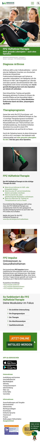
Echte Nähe (7, 392)
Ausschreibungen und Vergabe (13, 402)
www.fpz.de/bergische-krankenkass (15, 219)
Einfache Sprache (9, 413)
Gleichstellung (8, 388)
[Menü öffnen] (32, 3)
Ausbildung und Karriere (11, 377)
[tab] (18, 310)
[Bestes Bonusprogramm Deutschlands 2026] (28, 430)
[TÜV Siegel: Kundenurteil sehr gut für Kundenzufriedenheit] (11, 430)
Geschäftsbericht (9, 379)
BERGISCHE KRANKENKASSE (10, 57)
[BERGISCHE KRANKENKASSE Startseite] (9, 3)
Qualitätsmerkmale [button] (16, 325)
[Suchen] (38, 3)
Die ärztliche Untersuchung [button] (19, 310)
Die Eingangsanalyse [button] (17, 314)
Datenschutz (7, 407)
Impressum (7, 415)
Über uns (6, 390)
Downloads (7, 411)
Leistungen (10, 59)
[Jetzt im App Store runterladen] (11, 362)
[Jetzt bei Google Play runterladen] (11, 367)
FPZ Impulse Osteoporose (13, 288)
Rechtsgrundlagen (9, 409)
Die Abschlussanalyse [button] (17, 321)
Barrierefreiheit (8, 404)
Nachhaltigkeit (8, 381)
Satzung (6, 384)
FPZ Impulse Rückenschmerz (14, 286)
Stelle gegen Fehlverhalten (12, 419)
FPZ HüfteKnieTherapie (20, 59)
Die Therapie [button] (14, 317)
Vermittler (6, 394)
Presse (5, 417)
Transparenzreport (9, 386)
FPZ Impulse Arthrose (11, 285)
